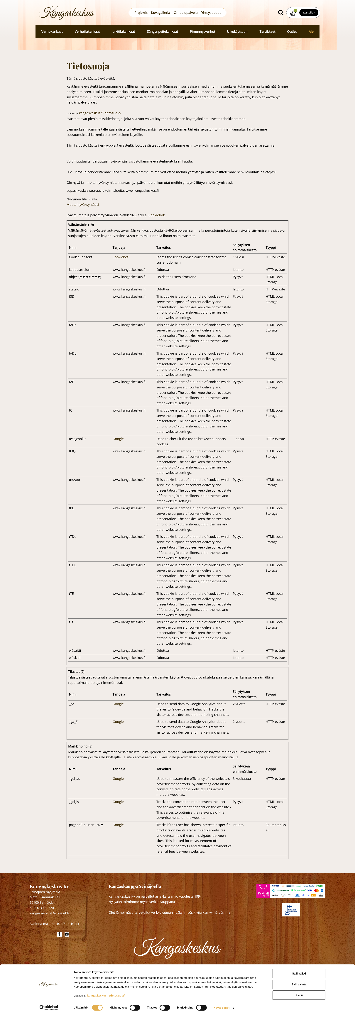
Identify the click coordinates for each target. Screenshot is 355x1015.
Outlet (292, 31)
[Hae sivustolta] (280, 12)
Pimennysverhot (202, 31)
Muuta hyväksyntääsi (83, 204)
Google (118, 439)
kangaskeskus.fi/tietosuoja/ (106, 995)
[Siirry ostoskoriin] (293, 13)
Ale (311, 31)
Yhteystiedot (211, 12)
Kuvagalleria (160, 12)
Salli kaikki (299, 973)
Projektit (140, 12)
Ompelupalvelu (186, 12)
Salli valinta (299, 984)
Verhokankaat (52, 31)
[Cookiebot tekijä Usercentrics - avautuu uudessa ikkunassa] (49, 1008)
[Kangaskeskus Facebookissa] (60, 934)
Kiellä (299, 995)
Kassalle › (309, 12)
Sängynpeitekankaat (162, 31)
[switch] (135, 1008)
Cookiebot (156, 215)
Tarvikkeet (267, 31)
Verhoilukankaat (87, 31)
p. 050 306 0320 (42, 908)
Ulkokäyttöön (237, 31)
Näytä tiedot (221, 1007)
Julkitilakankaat (123, 31)
